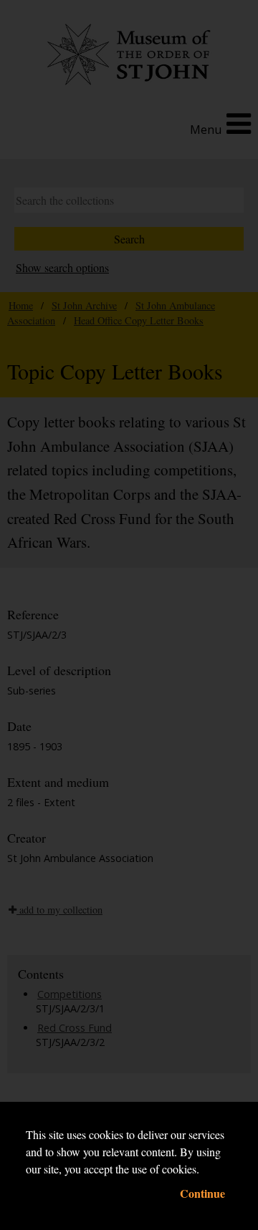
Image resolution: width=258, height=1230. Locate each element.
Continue (202, 1193)
